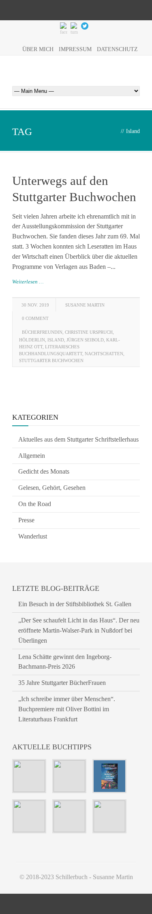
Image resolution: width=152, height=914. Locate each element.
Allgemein (31, 455)
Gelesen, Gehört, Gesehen (52, 487)
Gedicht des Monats (43, 471)
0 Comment (35, 318)
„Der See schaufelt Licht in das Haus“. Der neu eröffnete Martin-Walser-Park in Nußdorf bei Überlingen (78, 630)
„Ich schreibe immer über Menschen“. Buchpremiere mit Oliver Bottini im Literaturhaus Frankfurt (66, 709)
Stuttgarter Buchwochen (51, 360)
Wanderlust (32, 536)
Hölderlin (32, 339)
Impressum (75, 49)
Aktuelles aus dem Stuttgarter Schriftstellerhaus (78, 439)
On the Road (34, 503)
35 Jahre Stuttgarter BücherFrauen (62, 682)
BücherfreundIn (42, 332)
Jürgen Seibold (85, 339)
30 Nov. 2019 (35, 305)
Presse (26, 520)
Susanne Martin (85, 305)
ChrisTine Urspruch (89, 332)
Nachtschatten (104, 353)
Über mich (38, 49)
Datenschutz (117, 49)
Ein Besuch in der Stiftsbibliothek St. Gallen (74, 604)
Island (55, 339)
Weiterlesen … (28, 282)
